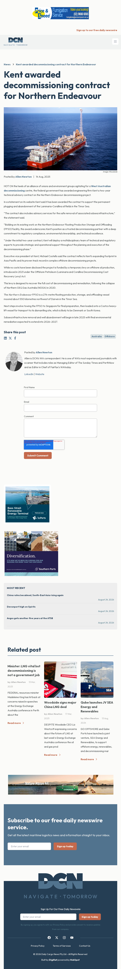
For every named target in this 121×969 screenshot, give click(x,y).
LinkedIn (28, 374)
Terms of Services (62, 945)
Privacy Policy (37, 945)
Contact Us (84, 945)
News (7, 64)
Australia (97, 336)
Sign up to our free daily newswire (96, 30)
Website (39, 374)
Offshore (110, 336)
